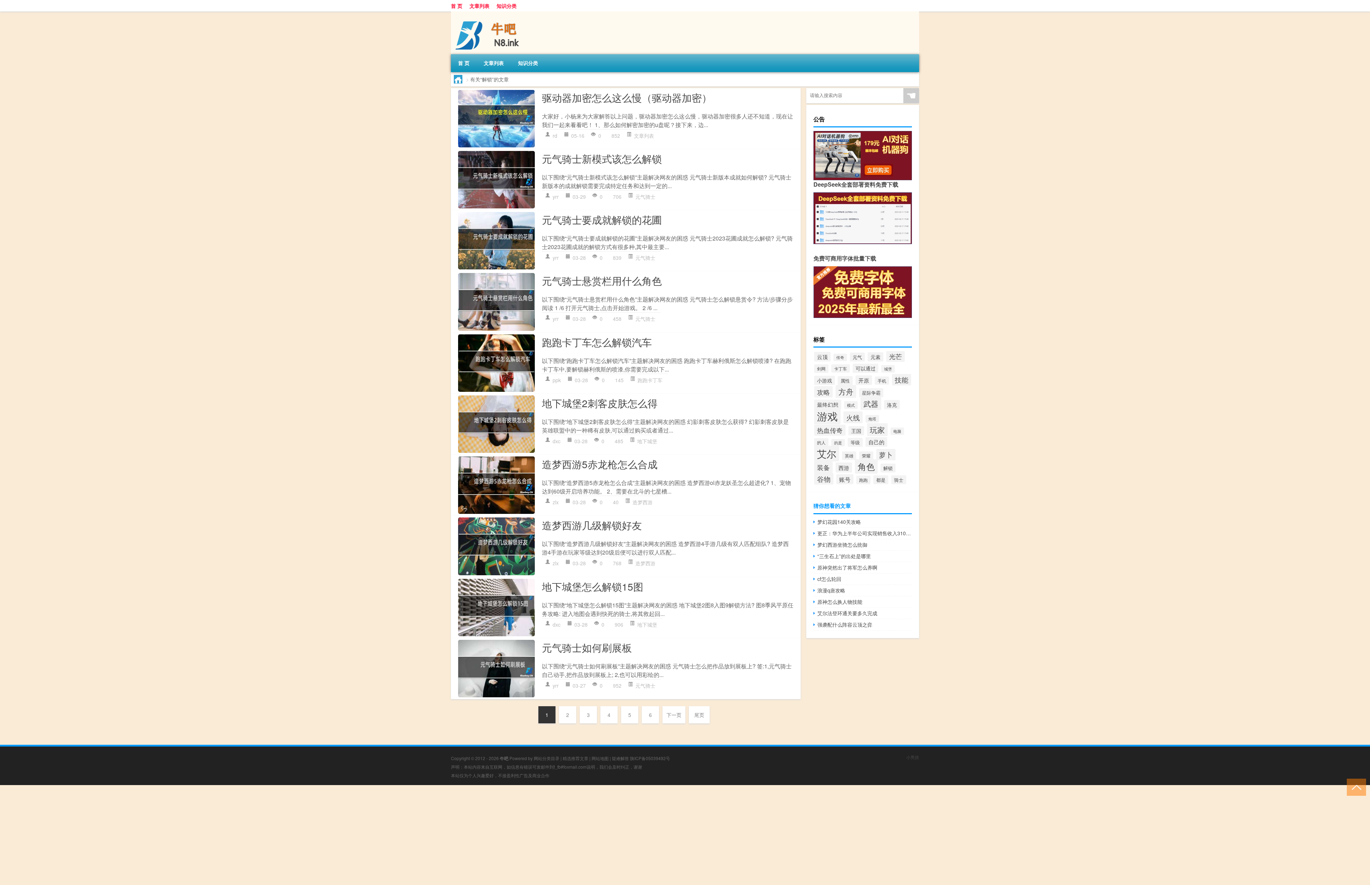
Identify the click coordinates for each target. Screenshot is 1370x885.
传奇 (840, 357)
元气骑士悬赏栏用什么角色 (602, 280)
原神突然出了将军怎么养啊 (847, 567)
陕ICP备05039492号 (650, 758)
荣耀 (866, 455)
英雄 (849, 455)
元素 (876, 356)
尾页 (699, 714)
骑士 (898, 479)
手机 (882, 381)
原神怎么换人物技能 (839, 601)
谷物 (824, 479)
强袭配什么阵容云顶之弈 (844, 624)
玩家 (877, 429)
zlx (556, 502)
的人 (821, 442)
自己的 (876, 442)
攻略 (823, 391)
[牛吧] (488, 13)
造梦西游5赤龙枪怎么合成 (600, 464)
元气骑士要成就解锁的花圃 (602, 219)
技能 (901, 379)
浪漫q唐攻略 (831, 590)
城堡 (888, 368)
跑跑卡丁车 (650, 380)
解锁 (888, 468)
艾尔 (826, 453)
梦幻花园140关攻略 (839, 521)
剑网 (821, 368)
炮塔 (872, 418)
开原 (863, 380)
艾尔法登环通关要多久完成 (847, 613)
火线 (853, 417)
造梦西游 (643, 502)
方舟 (845, 391)
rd (555, 135)
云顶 (822, 356)
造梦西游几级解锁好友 (592, 525)
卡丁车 (840, 368)
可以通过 (866, 368)
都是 (881, 479)
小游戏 (824, 380)
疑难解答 (620, 758)
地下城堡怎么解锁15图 (592, 586)
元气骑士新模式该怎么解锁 (602, 158)
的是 (838, 442)
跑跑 (863, 480)
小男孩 (912, 757)
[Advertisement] (214, 835)
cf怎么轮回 (829, 578)
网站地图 (600, 758)
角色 (866, 466)
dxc (556, 441)
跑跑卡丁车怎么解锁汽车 (597, 342)
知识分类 (507, 5)
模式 (851, 405)
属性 (845, 380)
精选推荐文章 (575, 758)
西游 (843, 467)
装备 (823, 467)
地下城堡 (647, 441)
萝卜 (886, 454)
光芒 (895, 356)
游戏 (827, 415)
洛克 (892, 404)
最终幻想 (827, 404)
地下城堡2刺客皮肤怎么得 (600, 403)
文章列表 (479, 5)
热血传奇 (830, 430)
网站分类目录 (546, 758)
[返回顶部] (1355, 787)
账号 (845, 479)
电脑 (897, 431)
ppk (557, 380)
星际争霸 (871, 392)
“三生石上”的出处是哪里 (844, 556)
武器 (870, 403)
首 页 (456, 5)
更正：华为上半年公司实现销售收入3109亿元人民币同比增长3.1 (864, 533)
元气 (857, 357)
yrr (556, 196)
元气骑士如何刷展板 (587, 647)
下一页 (673, 714)
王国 (856, 430)
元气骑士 (645, 196)
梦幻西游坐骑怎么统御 (842, 544)
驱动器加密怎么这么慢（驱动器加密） (627, 97)
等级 (855, 442)
